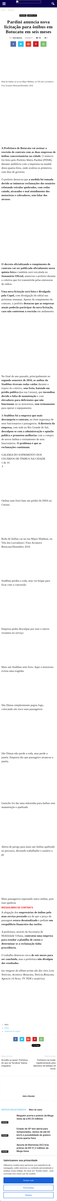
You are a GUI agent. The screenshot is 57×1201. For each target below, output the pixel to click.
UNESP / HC (32, 15)
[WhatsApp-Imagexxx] (28, 827)
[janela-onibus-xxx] (28, 731)
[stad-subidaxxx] (28, 650)
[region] (28, 1178)
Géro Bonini (17, 38)
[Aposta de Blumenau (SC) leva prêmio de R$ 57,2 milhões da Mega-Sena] (8, 1148)
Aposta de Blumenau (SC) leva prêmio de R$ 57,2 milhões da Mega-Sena (33, 1147)
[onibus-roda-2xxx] (28, 564)
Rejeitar (28, 1195)
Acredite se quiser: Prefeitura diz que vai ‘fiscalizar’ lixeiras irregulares (14, 1063)
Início (3, 10)
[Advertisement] (28, 117)
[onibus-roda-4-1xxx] (28, 522)
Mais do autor (35, 1109)
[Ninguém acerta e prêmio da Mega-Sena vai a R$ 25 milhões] (8, 1118)
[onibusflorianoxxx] (28, 782)
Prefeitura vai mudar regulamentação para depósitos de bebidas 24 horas (44, 1064)
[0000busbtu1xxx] (28, 607)
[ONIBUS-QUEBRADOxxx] (28, 688)
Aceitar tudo (28, 1180)
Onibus (6, 1028)
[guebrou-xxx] (28, 877)
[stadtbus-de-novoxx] (28, 484)
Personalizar (28, 1188)
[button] (53, 3)
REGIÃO (23, 15)
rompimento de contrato (12, 1031)
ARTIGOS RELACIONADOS (13, 1109)
